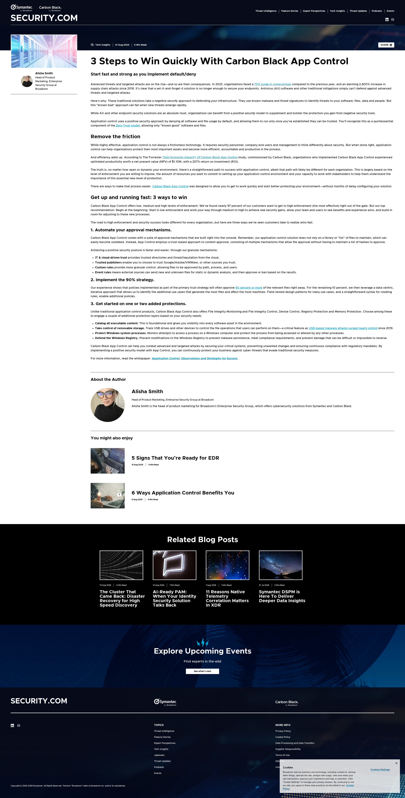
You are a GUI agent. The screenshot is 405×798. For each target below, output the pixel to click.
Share (385, 45)
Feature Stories (289, 11)
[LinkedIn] (12, 725)
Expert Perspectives (314, 11)
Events (390, 11)
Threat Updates (358, 11)
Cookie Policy (282, 737)
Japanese (159, 755)
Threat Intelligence (265, 11)
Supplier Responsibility (288, 749)
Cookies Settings (380, 769)
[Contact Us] (392, 19)
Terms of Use (282, 755)
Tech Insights (337, 11)
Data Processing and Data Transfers (294, 743)
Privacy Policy (283, 731)
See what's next (202, 671)
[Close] (396, 763)
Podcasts (377, 11)
